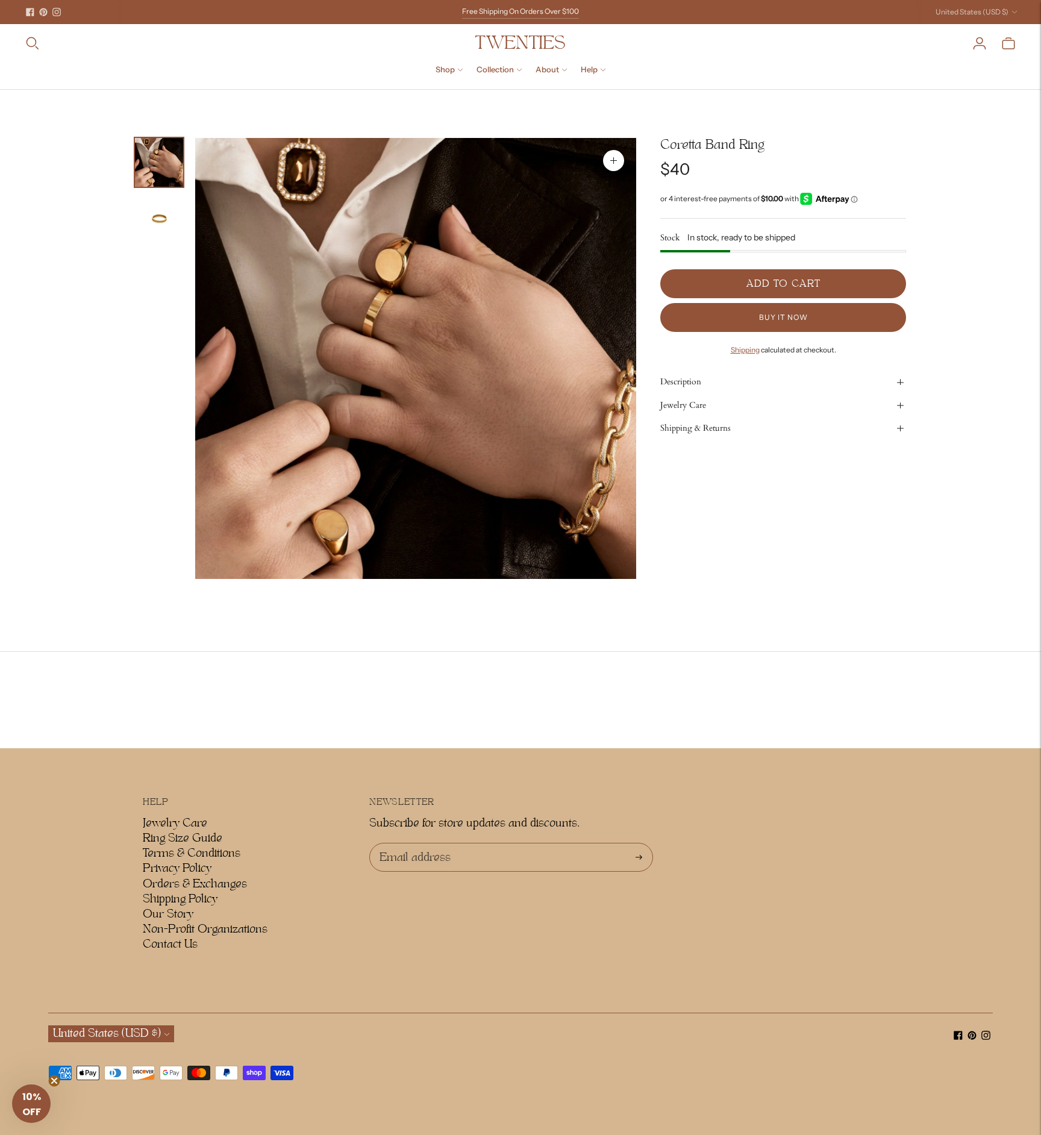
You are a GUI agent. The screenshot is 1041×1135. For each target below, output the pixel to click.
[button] (31, 1103)
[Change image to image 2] (159, 218)
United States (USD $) (972, 11)
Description (680, 382)
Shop (445, 69)
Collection (495, 69)
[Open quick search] (249, 43)
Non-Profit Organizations (205, 929)
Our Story (168, 914)
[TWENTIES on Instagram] (56, 12)
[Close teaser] (54, 1081)
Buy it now (783, 317)
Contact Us (170, 944)
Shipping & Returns (695, 428)
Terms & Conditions (191, 853)
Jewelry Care (683, 405)
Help (589, 69)
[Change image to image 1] (159, 162)
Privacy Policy (177, 868)
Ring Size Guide (182, 838)
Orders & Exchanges (195, 884)
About (547, 69)
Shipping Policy (180, 899)
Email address (412, 843)
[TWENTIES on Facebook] (30, 12)
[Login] (979, 43)
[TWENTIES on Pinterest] (43, 12)
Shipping (745, 349)
